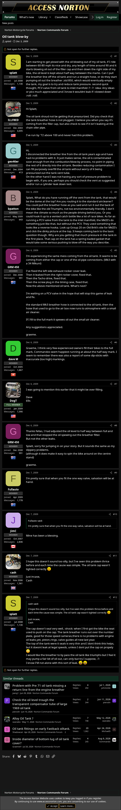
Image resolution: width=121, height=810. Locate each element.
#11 (115, 555)
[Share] (111, 56)
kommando (104, 741)
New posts (8, 23)
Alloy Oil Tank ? (22, 718)
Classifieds (61, 17)
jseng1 (15, 693)
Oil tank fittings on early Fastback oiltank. (41, 729)
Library (43, 17)
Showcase (81, 17)
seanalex (16, 721)
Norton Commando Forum (45, 693)
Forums (10, 17)
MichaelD (106, 731)
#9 (115, 472)
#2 (115, 103)
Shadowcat (17, 732)
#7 (115, 383)
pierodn (16, 711)
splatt (8, 41)
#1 (115, 56)
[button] (50, 17)
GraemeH (16, 746)
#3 (115, 144)
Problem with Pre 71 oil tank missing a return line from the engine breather (39, 687)
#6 (115, 342)
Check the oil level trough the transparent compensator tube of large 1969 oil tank (39, 704)
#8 (115, 425)
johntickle (105, 687)
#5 (115, 250)
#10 (115, 514)
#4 (115, 191)
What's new (26, 17)
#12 (115, 597)
